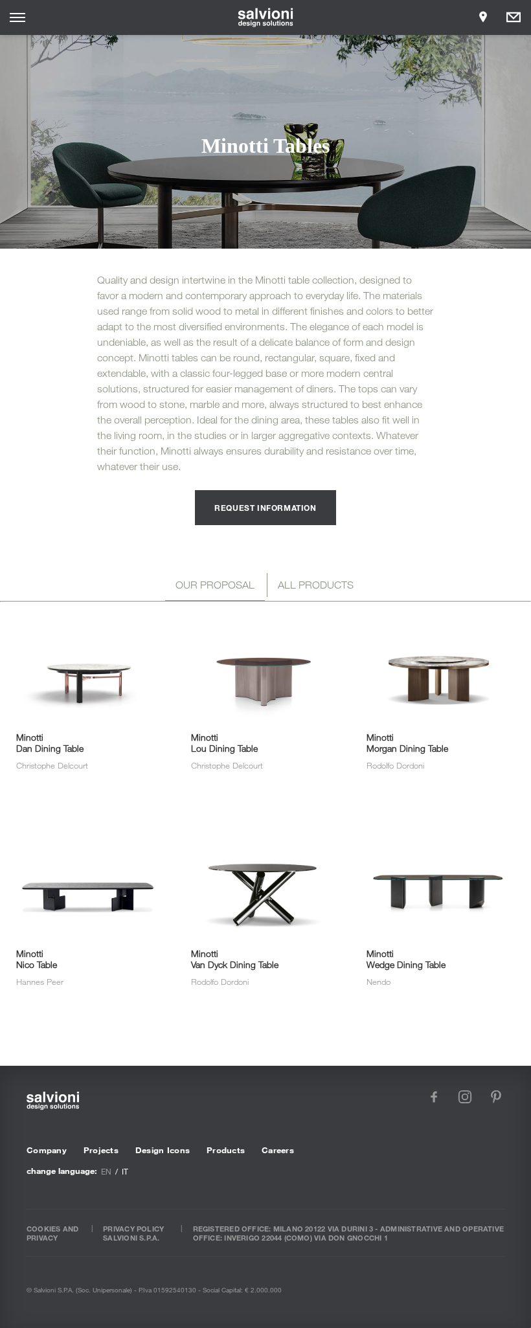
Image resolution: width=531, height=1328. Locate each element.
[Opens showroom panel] (483, 17)
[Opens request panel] (513, 17)
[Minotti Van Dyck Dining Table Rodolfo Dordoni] (263, 823)
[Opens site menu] (17, 17)
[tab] (215, 587)
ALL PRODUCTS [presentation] (316, 585)
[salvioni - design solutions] (265, 17)
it (125, 1171)
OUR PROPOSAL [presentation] (214, 585)
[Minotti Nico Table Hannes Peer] (87, 823)
